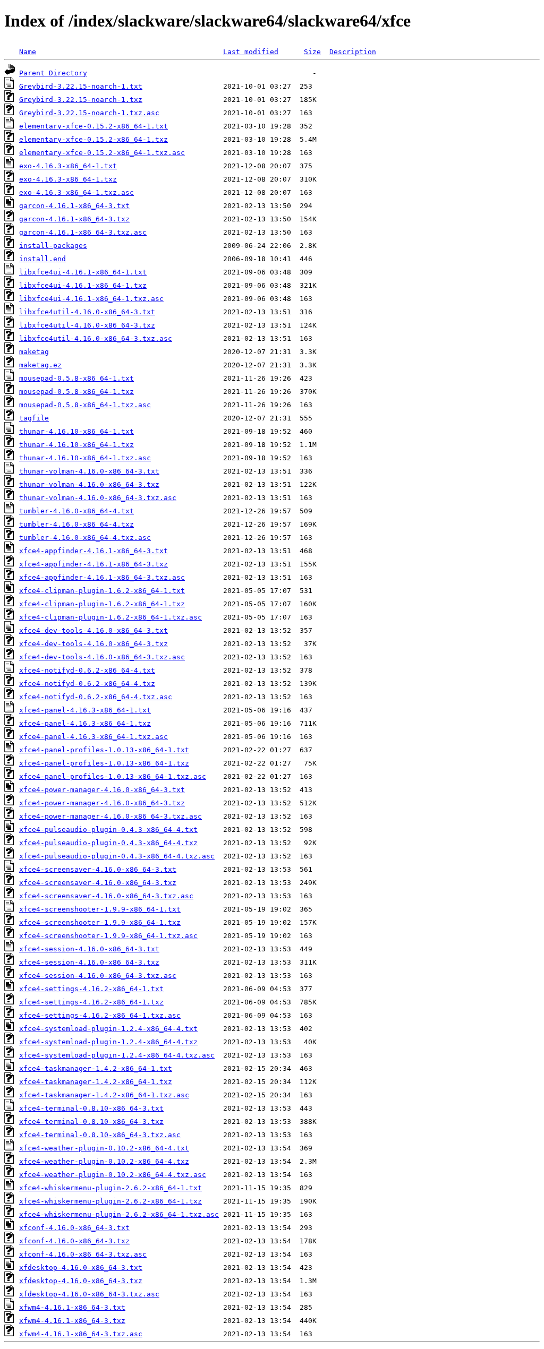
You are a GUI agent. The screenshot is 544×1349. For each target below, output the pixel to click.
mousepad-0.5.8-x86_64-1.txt (76, 378)
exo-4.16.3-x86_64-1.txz (68, 179)
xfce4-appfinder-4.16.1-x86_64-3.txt (93, 551)
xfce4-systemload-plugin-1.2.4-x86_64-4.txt (108, 1029)
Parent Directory (53, 73)
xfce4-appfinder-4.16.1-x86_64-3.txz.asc (102, 577)
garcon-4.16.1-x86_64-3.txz (74, 219)
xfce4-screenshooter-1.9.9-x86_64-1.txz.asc (108, 936)
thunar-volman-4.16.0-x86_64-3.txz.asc (97, 498)
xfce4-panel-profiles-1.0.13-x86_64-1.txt (104, 750)
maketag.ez (40, 365)
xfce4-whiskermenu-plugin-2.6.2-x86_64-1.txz (110, 1201)
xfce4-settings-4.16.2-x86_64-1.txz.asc (100, 1015)
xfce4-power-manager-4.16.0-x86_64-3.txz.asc (110, 816)
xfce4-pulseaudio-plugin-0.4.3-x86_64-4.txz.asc (117, 856)
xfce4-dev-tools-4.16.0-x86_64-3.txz (93, 644)
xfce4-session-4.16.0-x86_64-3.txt (89, 949)
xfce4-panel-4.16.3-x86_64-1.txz (85, 723)
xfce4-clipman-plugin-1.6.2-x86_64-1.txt (102, 591)
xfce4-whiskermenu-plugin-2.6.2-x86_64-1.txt (110, 1188)
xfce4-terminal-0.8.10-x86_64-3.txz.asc (100, 1135)
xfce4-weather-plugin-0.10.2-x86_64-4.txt (104, 1148)
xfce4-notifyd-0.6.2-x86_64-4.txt (87, 670)
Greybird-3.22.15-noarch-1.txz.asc (89, 113)
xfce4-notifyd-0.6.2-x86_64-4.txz (87, 684)
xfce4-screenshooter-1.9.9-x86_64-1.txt (100, 909)
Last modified (250, 52)
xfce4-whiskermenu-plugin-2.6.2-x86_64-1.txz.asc (119, 1214)
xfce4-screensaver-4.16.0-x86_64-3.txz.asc (106, 896)
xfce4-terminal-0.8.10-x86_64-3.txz (91, 1121)
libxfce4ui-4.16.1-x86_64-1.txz (83, 285)
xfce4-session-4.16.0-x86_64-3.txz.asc (97, 975)
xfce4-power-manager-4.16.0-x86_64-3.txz (102, 803)
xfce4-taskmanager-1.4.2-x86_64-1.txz (95, 1082)
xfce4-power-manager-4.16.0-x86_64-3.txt (102, 790)
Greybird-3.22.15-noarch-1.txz (80, 100)
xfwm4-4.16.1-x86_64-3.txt (72, 1307)
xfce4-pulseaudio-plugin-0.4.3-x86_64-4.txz (108, 843)
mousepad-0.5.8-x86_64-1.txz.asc (85, 405)
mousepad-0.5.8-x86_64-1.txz (76, 392)
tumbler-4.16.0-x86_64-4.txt (76, 511)
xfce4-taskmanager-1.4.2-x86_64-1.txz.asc (104, 1095)
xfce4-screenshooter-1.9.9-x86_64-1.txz (100, 922)
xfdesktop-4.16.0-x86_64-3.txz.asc (89, 1294)
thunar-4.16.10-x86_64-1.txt (76, 431)
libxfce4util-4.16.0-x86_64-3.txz (87, 325)
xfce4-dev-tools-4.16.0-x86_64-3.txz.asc (102, 657)
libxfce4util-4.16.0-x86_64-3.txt (87, 312)
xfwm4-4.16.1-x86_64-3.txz (72, 1321)
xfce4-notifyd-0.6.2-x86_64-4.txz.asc (95, 697)
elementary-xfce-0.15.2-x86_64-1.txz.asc (102, 153)
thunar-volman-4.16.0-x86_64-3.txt (89, 471)
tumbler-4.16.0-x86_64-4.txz (76, 524)
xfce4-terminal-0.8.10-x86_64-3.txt (91, 1108)
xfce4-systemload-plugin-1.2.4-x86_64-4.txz (108, 1042)
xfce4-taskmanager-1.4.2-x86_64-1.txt (95, 1068)
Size (312, 52)
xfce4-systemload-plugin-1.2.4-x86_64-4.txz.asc (117, 1055)
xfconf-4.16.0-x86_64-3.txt (74, 1228)
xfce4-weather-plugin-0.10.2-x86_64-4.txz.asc (112, 1175)
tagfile (34, 418)
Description (352, 52)
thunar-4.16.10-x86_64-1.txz (76, 445)
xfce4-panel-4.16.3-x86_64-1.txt (85, 710)
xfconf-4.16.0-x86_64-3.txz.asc (83, 1254)
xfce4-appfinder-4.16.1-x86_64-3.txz (93, 564)
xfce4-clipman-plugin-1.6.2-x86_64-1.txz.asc (110, 617)
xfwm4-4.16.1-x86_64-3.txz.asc (80, 1334)
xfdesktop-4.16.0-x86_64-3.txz (80, 1281)
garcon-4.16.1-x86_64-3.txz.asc (83, 232)
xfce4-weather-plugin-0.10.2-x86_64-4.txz (104, 1161)
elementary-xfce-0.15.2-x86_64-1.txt (93, 126)
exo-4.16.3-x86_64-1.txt (68, 166)
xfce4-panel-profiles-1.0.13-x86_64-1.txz (104, 763)
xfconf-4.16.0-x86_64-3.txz (74, 1241)
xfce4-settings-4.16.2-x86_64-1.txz (91, 1002)
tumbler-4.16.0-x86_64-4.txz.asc (85, 538)
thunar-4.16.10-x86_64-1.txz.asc (85, 458)
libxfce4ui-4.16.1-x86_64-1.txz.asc (91, 299)
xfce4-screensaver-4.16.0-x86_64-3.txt (97, 869)
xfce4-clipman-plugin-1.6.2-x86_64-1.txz (102, 604)
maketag (34, 352)
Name (27, 52)
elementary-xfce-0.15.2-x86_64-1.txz (93, 139)
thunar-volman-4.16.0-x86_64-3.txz (89, 484)
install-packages (53, 246)
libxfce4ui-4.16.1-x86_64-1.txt (83, 272)
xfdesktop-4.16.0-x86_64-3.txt (80, 1267)
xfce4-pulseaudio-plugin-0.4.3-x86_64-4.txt (108, 830)
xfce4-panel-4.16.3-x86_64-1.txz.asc (93, 737)
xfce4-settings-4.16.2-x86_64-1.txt (91, 989)
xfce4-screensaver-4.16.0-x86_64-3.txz (97, 883)
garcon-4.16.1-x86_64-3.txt (74, 206)
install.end (42, 259)
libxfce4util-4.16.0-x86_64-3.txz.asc (95, 338)
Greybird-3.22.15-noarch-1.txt (80, 86)
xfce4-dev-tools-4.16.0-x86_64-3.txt (93, 630)
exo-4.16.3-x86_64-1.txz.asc (76, 192)
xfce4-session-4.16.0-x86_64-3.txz (89, 962)
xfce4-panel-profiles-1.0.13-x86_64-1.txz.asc (112, 776)
